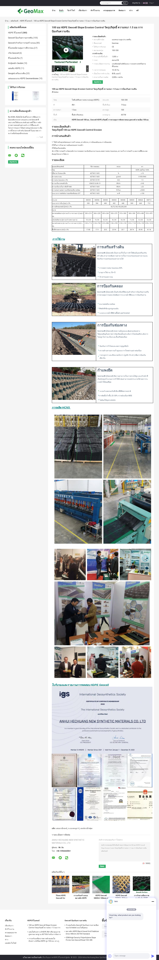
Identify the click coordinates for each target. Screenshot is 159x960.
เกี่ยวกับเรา (83, 10)
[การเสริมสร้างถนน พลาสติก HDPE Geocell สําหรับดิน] (81, 884)
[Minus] (152, 901)
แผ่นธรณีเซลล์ (61, 828)
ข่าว (131, 10)
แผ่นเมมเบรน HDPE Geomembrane (23, 78)
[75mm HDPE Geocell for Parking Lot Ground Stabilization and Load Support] (60, 884)
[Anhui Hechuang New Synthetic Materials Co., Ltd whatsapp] (18, 155)
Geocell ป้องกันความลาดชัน (20, 38)
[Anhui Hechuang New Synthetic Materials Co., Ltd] (30, 11)
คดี (137, 10)
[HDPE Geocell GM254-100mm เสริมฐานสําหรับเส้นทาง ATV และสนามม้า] (101, 884)
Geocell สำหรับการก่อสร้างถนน (22, 43)
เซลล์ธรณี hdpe (86, 828)
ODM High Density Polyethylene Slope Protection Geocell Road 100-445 (81, 939)
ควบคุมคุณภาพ (109, 10)
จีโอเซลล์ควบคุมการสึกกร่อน (20, 48)
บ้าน (53, 10)
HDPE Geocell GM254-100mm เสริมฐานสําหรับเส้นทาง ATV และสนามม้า (101, 896)
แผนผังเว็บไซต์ (10, 943)
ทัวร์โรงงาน (95, 10)
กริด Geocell (13, 53)
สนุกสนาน (136, 3)
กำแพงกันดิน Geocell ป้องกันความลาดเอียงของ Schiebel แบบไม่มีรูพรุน (82, 926)
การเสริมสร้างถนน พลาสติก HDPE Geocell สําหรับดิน (81, 896)
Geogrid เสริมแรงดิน (17, 73)
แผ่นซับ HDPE (14, 68)
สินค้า (61, 10)
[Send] (153, 956)
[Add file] (110, 956)
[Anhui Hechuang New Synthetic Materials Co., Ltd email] (11, 155)
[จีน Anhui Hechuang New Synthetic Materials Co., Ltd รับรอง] (15, 95)
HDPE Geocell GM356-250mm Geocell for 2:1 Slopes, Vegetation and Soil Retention (121, 896)
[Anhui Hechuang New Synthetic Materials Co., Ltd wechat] (24, 155)
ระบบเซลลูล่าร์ (73, 828)
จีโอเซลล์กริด (14, 58)
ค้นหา (125, 3)
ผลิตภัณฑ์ (14, 21)
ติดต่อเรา (122, 10)
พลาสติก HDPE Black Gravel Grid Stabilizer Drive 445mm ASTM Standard (82, 932)
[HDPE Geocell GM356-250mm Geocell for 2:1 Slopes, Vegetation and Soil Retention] (121, 884)
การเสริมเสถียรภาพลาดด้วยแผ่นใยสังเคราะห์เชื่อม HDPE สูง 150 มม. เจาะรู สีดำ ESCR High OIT (44, 940)
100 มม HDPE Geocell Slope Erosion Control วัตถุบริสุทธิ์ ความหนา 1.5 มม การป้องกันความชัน (70, 77)
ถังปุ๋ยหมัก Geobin (15, 63)
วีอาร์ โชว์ (71, 10)
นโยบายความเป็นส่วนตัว (32, 957)
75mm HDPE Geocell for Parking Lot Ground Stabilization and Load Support (61, 896)
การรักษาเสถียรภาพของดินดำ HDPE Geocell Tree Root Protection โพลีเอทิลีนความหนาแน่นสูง (141, 896)
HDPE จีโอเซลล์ (26, 21)
